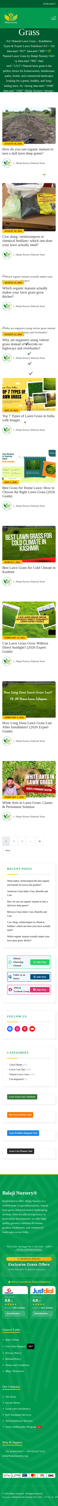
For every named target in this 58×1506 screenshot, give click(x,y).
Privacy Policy (13, 1352)
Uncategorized (16, 1079)
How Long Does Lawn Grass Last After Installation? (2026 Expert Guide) (27, 727)
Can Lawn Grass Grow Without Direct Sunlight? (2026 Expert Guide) (25, 647)
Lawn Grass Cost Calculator (22, 1097)
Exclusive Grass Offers (29, 1264)
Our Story (10, 1396)
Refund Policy (13, 1358)
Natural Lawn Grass (19, 1074)
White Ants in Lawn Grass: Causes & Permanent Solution (27, 805)
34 (40, 841)
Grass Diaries (15, 1064)
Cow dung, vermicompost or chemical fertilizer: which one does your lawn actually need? (27, 241)
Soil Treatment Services (18, 1414)
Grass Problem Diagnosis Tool (23, 1133)
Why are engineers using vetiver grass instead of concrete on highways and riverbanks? (25, 344)
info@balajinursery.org (15, 1455)
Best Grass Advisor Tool (20, 1115)
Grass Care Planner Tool (20, 1151)
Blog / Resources (14, 1371)
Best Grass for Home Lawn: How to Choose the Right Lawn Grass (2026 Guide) (28, 492)
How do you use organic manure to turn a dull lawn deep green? (28, 151)
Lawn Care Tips (17, 1069)
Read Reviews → (14, 1313)
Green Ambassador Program (20, 1426)
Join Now (41, 962)
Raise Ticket (12, 1339)
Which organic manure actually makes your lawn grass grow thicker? (24, 292)
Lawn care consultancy (18, 1408)
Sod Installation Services (19, 1420)
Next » (8, 850)
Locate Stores (12, 1402)
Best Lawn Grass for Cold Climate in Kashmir (29, 570)
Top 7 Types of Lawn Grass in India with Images (28, 418)
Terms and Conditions (17, 1365)
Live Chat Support (15, 1346)
